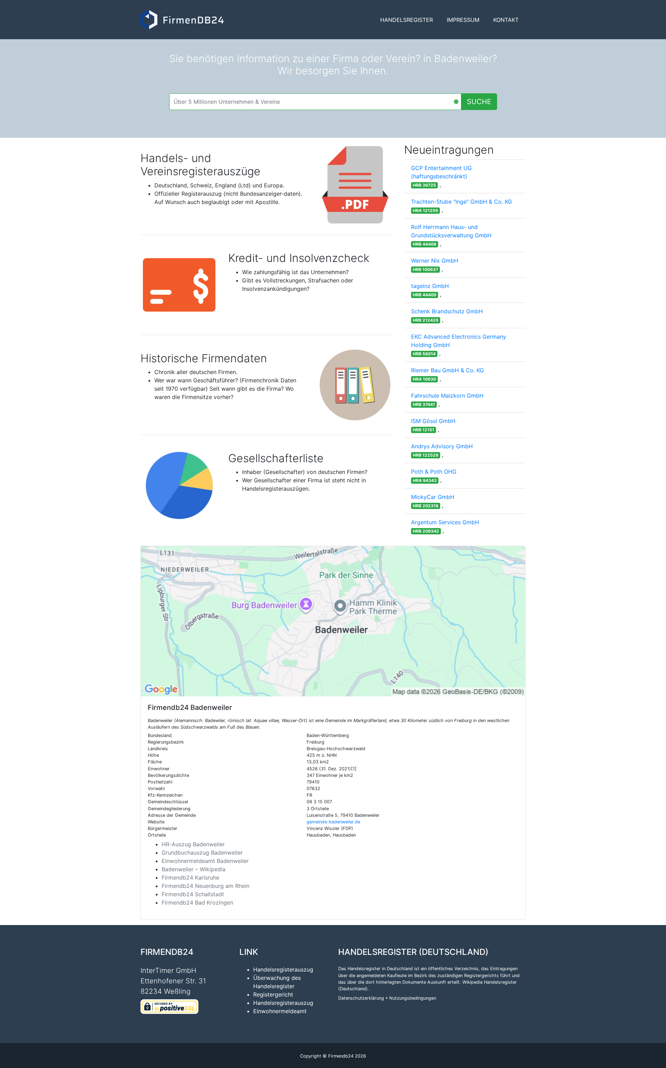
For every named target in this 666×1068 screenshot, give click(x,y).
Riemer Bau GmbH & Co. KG (447, 370)
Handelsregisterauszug (283, 969)
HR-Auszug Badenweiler (193, 844)
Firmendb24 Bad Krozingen (197, 902)
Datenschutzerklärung (361, 998)
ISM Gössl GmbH (433, 420)
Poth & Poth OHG (433, 471)
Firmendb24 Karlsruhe (190, 877)
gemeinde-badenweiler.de (333, 821)
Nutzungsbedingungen (412, 998)
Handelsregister (406, 19)
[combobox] (315, 101)
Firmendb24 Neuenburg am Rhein (205, 885)
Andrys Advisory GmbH (442, 446)
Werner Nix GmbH (434, 260)
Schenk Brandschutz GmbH (447, 311)
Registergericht (273, 994)
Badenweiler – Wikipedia (193, 869)
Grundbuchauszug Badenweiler (202, 852)
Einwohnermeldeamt (280, 1011)
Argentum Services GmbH (445, 522)
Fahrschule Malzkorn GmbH (447, 395)
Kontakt (506, 19)
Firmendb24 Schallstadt (193, 894)
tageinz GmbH (430, 285)
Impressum (463, 19)
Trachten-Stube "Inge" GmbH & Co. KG (461, 201)
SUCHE (479, 102)
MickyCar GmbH (432, 496)
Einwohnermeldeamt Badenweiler (205, 860)
